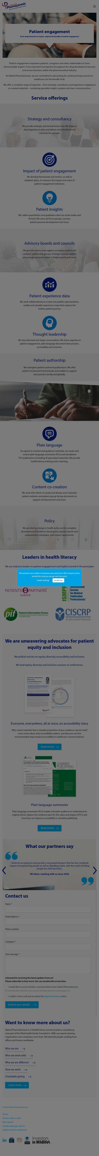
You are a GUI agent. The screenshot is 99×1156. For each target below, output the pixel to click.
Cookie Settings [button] (43, 580)
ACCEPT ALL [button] (58, 580)
